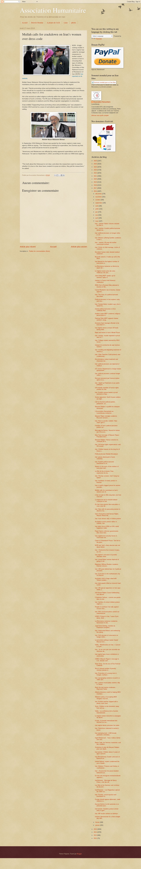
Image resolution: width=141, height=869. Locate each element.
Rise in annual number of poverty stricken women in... (105, 669)
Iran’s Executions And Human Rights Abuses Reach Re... (106, 514)
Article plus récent (28, 247)
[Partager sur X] (59, 175)
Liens (66, 22)
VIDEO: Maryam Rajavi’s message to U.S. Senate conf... (107, 659)
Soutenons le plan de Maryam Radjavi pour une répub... (107, 748)
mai (96, 215)
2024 (95, 167)
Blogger (79, 854)
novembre (98, 197)
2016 (95, 191)
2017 (95, 188)
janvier (97, 825)
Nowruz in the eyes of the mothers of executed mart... (107, 467)
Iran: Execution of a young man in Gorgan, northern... (106, 674)
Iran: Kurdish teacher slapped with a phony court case (106, 702)
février (97, 822)
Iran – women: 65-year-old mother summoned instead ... (105, 243)
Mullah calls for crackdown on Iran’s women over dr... (106, 491)
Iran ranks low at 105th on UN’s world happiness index (107, 527)
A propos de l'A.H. (53, 22)
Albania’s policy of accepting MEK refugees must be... (106, 697)
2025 (95, 164)
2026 (95, 161)
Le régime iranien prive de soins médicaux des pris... (105, 271)
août (97, 206)
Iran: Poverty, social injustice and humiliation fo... (105, 795)
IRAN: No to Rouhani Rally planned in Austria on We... (107, 286)
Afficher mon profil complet (100, 115)
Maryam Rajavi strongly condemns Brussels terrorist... (106, 417)
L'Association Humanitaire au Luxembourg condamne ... (104, 412)
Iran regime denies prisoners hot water (107, 725)
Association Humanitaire (53, 10)
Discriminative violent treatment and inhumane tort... (106, 360)
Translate (99, 39)
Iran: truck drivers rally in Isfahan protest (108, 518)
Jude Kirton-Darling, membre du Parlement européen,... (105, 626)
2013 (95, 835)
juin (96, 212)
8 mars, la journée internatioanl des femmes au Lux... (106, 721)
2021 (95, 176)
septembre (99, 203)
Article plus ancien (79, 247)
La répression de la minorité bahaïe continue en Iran (106, 500)
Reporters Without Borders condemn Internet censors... (106, 565)
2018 (95, 185)
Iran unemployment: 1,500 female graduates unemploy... (105, 734)
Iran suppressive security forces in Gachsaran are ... (106, 536)
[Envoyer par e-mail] (55, 175)
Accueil (24, 22)
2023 (95, 170)
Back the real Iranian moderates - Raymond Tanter (105, 688)
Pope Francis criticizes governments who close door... (106, 532)
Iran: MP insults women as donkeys (106, 813)
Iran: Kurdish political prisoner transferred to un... (104, 462)
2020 (95, 179)
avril (96, 218)
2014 (95, 832)
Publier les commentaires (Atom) (39, 251)
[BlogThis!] (57, 175)
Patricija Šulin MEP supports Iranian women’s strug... (106, 319)
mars (97, 221)
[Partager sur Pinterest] (64, 175)
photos (73, 22)
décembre (98, 194)
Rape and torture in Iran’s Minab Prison (107, 332)
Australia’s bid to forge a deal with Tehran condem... (106, 579)
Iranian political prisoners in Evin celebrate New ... (105, 309)
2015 (95, 829)
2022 (95, 173)
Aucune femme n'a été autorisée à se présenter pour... (107, 805)
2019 (95, 182)
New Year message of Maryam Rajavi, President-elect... (107, 436)
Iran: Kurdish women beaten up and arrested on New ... (106, 393)
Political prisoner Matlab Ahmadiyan (106, 454)
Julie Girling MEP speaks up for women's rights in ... (105, 276)
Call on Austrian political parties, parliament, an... (105, 402)
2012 (95, 838)
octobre (98, 200)
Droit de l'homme (37, 22)
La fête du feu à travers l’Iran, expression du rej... (104, 472)
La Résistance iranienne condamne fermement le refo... (106, 622)
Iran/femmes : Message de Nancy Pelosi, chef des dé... (106, 781)
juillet (97, 209)
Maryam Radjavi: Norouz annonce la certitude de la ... (106, 440)
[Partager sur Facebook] (61, 175)
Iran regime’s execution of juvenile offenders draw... (106, 555)
